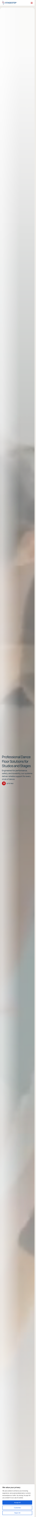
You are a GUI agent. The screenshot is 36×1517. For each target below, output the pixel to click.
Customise (17, 1508)
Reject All (17, 1513)
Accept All (17, 1502)
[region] (17, 1500)
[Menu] (32, 3)
